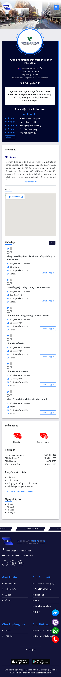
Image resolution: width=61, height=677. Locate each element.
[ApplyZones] (7, 7)
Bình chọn (10, 137)
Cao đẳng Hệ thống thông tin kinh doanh (28, 287)
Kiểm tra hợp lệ (48, 272)
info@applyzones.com (22, 555)
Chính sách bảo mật (14, 669)
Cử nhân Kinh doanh (17, 371)
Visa (37, 600)
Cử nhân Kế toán (15, 343)
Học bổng (39, 594)
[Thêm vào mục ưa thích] (11, 248)
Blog (37, 611)
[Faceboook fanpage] (5, 563)
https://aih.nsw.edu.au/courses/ (19, 491)
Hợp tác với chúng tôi (45, 636)
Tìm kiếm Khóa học (44, 589)
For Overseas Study (30, 529)
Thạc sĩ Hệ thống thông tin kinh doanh (27, 399)
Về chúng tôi (10, 583)
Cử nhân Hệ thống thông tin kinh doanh (28, 315)
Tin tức (8, 630)
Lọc (51, 242)
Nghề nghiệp (10, 589)
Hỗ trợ (7, 600)
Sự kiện (8, 594)
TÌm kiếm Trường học (45, 583)
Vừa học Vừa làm (43, 606)
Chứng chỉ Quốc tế (43, 630)
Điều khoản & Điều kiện (36, 669)
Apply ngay (30, 649)
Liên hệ (53, 669)
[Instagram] (20, 563)
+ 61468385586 (24, 550)
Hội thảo (8, 636)
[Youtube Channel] (13, 563)
